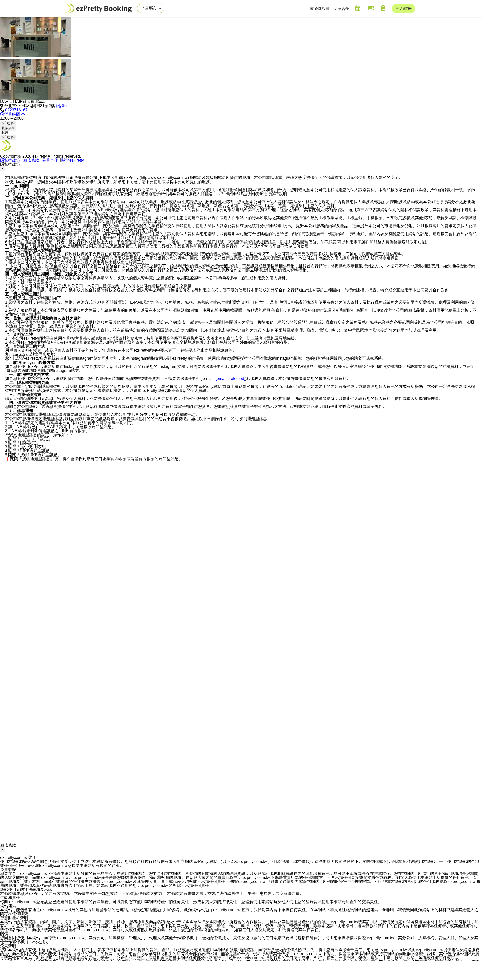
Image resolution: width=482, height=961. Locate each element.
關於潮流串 (319, 8)
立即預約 (8, 123)
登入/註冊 (404, 8)
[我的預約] (358, 8)
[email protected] (230, 378)
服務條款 (31, 160)
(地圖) (61, 106)
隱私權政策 (10, 160)
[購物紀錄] (383, 8)
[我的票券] (370, 8)
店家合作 (341, 8)
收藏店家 (8, 128)
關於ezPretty (72, 160)
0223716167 (16, 110)
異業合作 (50, 160)
